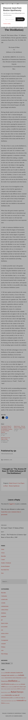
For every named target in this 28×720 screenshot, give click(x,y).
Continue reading (6, 23)
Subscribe (20, 19)
